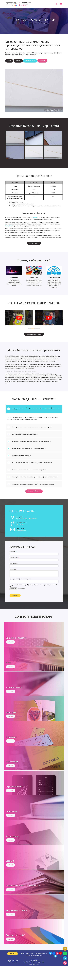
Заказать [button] (42, 60)
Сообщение (13, 569)
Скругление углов (14, 786)
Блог (32, 953)
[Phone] (65, 963)
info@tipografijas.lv (25, 2)
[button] (50, 953)
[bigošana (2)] (34, 138)
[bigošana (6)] (34, 152)
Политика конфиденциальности (34, 955)
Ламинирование (14, 687)
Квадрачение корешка (16, 910)
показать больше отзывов (34, 334)
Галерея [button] (18, 60)
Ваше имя (13, 551)
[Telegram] (65, 958)
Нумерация (11, 737)
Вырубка (10, 860)
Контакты (23, 5)
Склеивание (11, 811)
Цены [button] (9, 60)
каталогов (8, 226)
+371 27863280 (20, 524)
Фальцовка (11, 712)
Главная (20, 23)
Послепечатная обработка (29, 23)
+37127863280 (24, 4)
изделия (34, 217)
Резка (8, 662)
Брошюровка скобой (15, 935)
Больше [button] (10, 642)
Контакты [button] (12, 953)
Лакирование (12, 836)
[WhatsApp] (65, 953)
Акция (27, 953)
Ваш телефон (13, 563)
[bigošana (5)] (15, 152)
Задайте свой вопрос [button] (34, 491)
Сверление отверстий (16, 637)
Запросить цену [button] (30, 60)
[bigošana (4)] (53, 138)
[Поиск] (56, 4)
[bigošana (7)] (53, 152)
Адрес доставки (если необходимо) (20, 579)
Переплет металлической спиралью (23, 885)
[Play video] (19, 318)
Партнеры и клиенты (41, 953)
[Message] (65, 949)
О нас (22, 953)
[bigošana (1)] (15, 138)
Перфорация (12, 761)
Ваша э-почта (14, 557)
